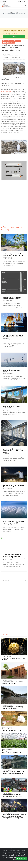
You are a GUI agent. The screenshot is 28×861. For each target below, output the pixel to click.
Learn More (13, 34)
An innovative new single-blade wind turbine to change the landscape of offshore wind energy (14, 556)
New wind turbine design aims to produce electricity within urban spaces (13, 450)
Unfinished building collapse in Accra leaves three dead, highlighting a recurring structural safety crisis (14, 816)
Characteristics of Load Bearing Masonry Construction (12, 682)
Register (14, 36)
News (16, 12)
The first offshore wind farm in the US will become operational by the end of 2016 (14, 336)
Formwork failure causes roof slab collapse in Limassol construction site (13, 773)
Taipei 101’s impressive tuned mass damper (13, 658)
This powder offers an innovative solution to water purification (12, 729)
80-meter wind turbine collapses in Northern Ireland (14, 486)
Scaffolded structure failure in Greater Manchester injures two (12, 795)
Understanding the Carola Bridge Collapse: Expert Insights (13, 707)
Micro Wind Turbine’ (7, 91)
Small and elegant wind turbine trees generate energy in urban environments (13, 255)
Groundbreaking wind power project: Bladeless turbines (12, 298)
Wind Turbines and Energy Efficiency (11, 370)
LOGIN (19, 1)
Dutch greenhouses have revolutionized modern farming (12, 751)
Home (11, 12)
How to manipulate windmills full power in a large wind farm (13, 522)
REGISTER (24, 1)
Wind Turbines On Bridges (11, 406)
